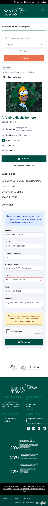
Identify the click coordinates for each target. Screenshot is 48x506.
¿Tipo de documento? (13, 253)
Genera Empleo (7, 421)
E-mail (7, 287)
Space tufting (9, 122)
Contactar (25, 158)
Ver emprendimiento (25, 166)
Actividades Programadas (11, 404)
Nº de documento (11, 264)
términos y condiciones (24, 321)
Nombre (8, 231)
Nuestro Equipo (31, 404)
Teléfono (8, 276)
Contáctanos (6, 498)
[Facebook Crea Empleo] (28, 429)
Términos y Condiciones (22, 498)
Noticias (28, 407)
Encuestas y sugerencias (11, 406)
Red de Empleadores (9, 419)
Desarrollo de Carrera (9, 402)
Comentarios (9, 298)
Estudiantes (29, 2)
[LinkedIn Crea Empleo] (44, 429)
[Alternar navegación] (42, 10)
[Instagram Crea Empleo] (39, 429)
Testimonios (30, 409)
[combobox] (7, 280)
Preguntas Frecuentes (35, 419)
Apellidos (8, 242)
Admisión (18, 2)
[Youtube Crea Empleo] (33, 429)
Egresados (41, 2)
